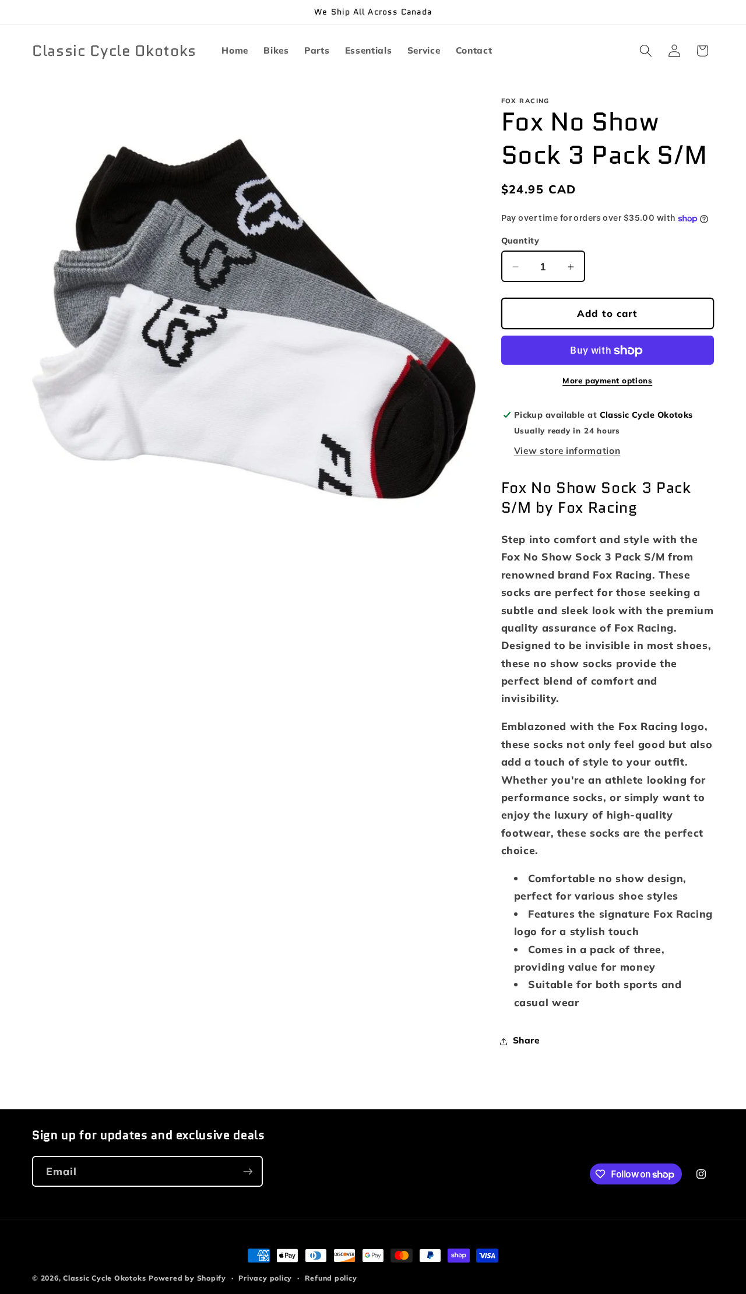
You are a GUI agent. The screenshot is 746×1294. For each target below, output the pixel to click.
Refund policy (331, 1278)
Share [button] (526, 1040)
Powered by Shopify (187, 1278)
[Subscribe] (248, 1171)
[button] (646, 51)
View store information (567, 451)
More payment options (607, 380)
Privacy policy (265, 1278)
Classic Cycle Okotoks (104, 1278)
